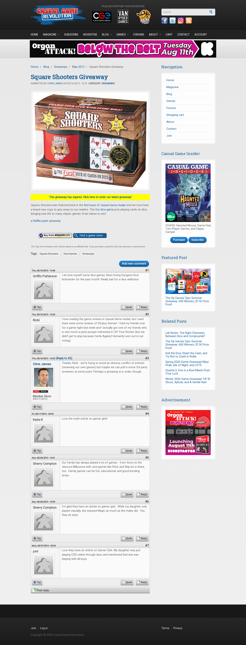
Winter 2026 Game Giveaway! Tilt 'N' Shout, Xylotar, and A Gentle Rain (187, 380)
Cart (169, 34)
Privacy (177, 628)
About (153, 34)
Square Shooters (49, 253)
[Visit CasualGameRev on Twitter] (173, 20)
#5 (147, 457)
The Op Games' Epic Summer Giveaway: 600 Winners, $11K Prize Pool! (187, 301)
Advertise (90, 34)
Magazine (50, 34)
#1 (147, 270)
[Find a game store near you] (90, 235)
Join (169, 135)
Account (200, 34)
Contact (183, 34)
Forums (138, 34)
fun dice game (105, 209)
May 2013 (78, 66)
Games (121, 34)
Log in (44, 628)
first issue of (105, 205)
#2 (147, 314)
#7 (147, 545)
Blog (105, 34)
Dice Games (70, 253)
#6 (147, 501)
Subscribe (71, 34)
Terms (165, 628)
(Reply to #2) (64, 358)
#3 (147, 358)
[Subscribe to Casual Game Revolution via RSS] (189, 20)
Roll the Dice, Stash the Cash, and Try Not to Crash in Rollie (186, 355)
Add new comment (134, 263)
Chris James (54, 83)
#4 (147, 413)
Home (34, 34)
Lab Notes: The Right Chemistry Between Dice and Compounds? (185, 334)
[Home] (59, 15)
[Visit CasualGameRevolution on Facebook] (164, 20)
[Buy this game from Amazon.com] (55, 235)
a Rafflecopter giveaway (46, 221)
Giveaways (60, 66)
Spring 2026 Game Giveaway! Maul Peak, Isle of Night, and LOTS (187, 363)
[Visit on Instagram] (181, 20)
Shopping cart (175, 115)
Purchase (179, 240)
